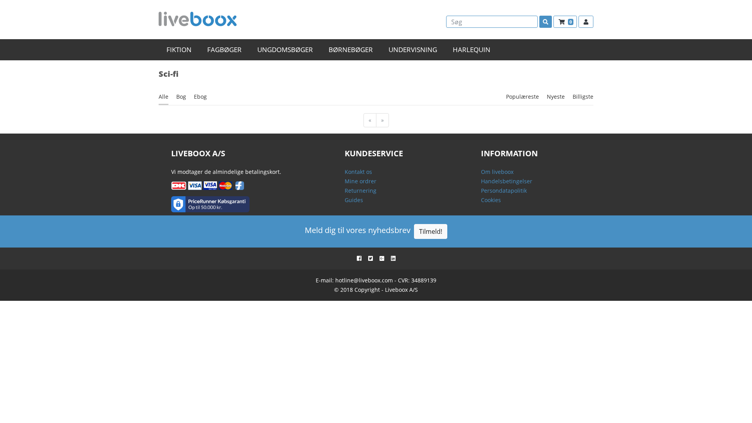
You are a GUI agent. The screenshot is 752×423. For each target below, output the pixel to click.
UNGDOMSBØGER (285, 49)
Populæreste (522, 96)
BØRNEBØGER (351, 49)
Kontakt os (358, 171)
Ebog (200, 96)
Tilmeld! (430, 231)
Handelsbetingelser (506, 181)
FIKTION (179, 49)
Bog (181, 96)
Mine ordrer (360, 181)
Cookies (491, 200)
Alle (163, 96)
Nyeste (556, 96)
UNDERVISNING (413, 49)
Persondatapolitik (504, 190)
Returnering (360, 190)
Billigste (583, 96)
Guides (354, 200)
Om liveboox (497, 171)
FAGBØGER (224, 49)
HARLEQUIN (471, 49)
